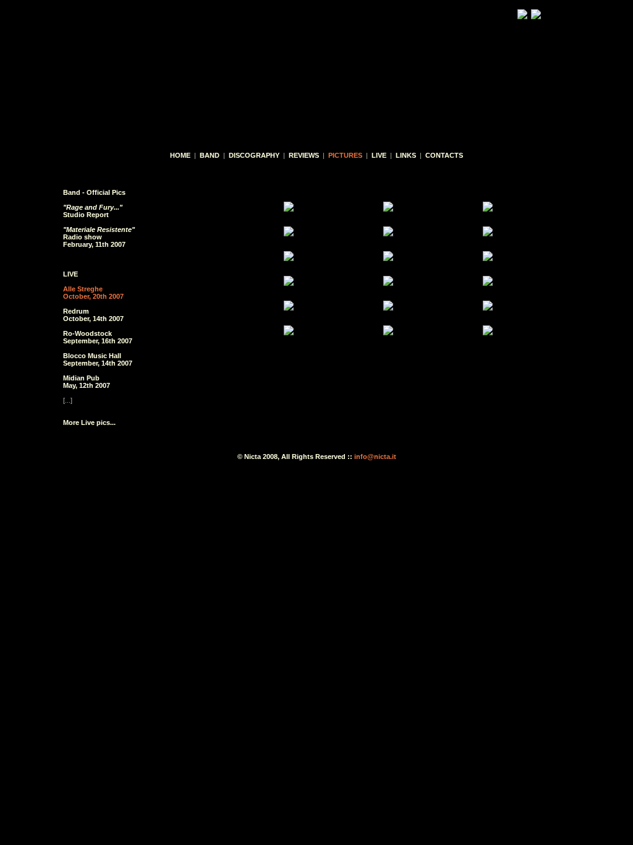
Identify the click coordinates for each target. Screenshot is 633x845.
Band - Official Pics (94, 192)
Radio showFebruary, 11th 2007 (99, 237)
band (209, 155)
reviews (304, 155)
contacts (444, 155)
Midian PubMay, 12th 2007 (86, 381)
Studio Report (92, 211)
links (406, 155)
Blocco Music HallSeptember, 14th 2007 (97, 359)
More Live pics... (89, 422)
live (379, 155)
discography (254, 155)
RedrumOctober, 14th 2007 (93, 314)
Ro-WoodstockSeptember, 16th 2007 (97, 337)
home (180, 155)
